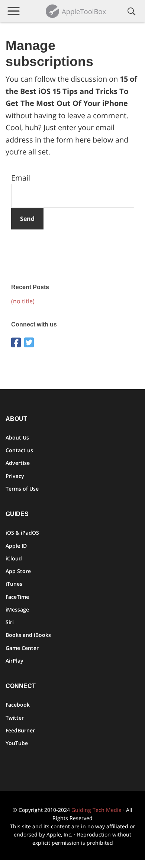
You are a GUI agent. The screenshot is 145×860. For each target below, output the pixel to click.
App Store (18, 571)
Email (20, 178)
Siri (10, 622)
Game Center (22, 647)
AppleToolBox (76, 11)
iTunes (14, 583)
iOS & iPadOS (22, 532)
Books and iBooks (28, 634)
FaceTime (17, 596)
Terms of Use (22, 488)
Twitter (15, 717)
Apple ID (16, 545)
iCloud (14, 558)
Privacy (15, 475)
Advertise (18, 462)
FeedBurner (20, 730)
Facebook (18, 704)
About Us (17, 437)
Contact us (19, 450)
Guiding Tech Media (96, 809)
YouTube (17, 743)
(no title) (23, 301)
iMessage (17, 609)
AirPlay (14, 660)
